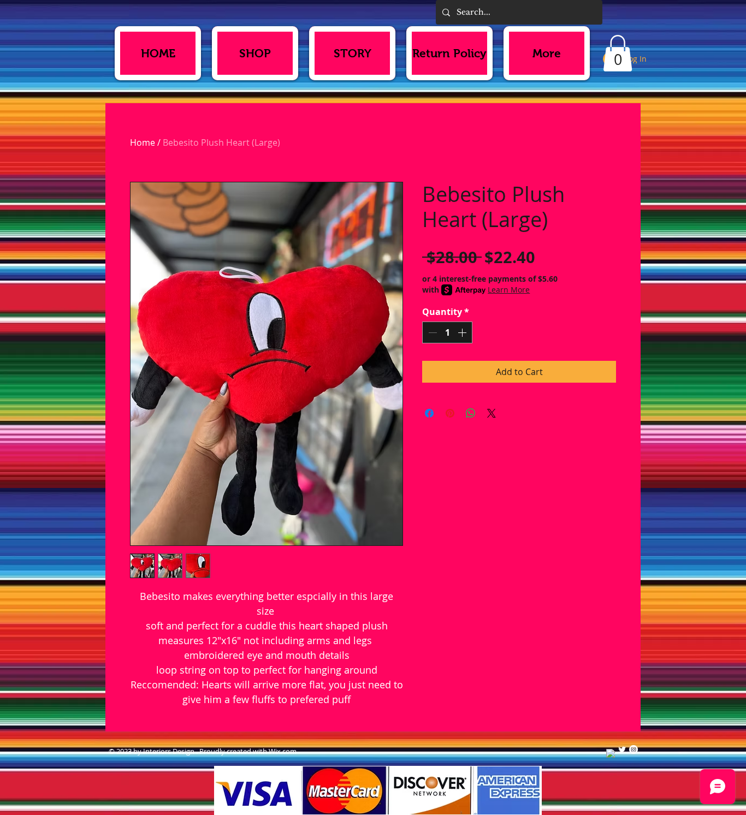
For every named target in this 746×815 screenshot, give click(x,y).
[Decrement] (431, 332)
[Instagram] (633, 749)
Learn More (509, 289)
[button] (617, 53)
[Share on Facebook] (429, 413)
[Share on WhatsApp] (470, 413)
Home (142, 142)
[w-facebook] (610, 753)
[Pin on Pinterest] (450, 413)
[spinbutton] (447, 332)
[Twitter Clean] (622, 749)
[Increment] (463, 332)
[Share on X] (491, 413)
